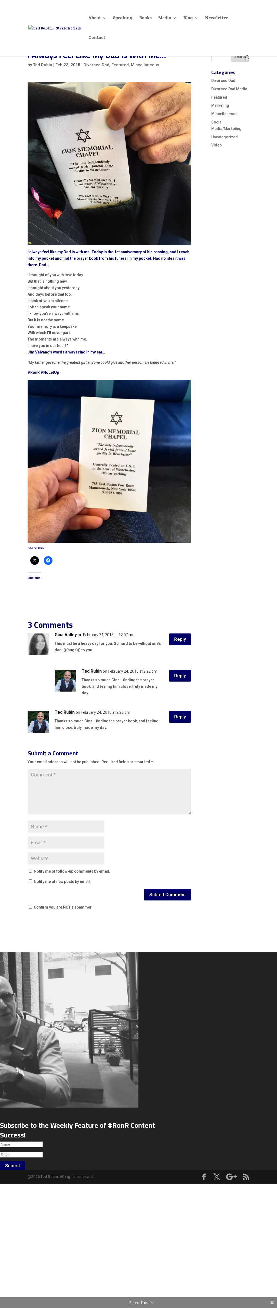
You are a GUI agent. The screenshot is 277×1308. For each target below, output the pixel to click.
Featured (120, 64)
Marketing (220, 105)
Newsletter (216, 18)
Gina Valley (66, 634)
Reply (180, 639)
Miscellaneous (145, 64)
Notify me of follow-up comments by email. (72, 871)
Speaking (123, 18)
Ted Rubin (42, 64)
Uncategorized (224, 137)
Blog (188, 18)
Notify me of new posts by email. (62, 881)
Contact (96, 38)
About (94, 18)
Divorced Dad (96, 64)
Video (216, 145)
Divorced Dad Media (229, 89)
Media (164, 18)
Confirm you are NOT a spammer (62, 907)
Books (145, 18)
